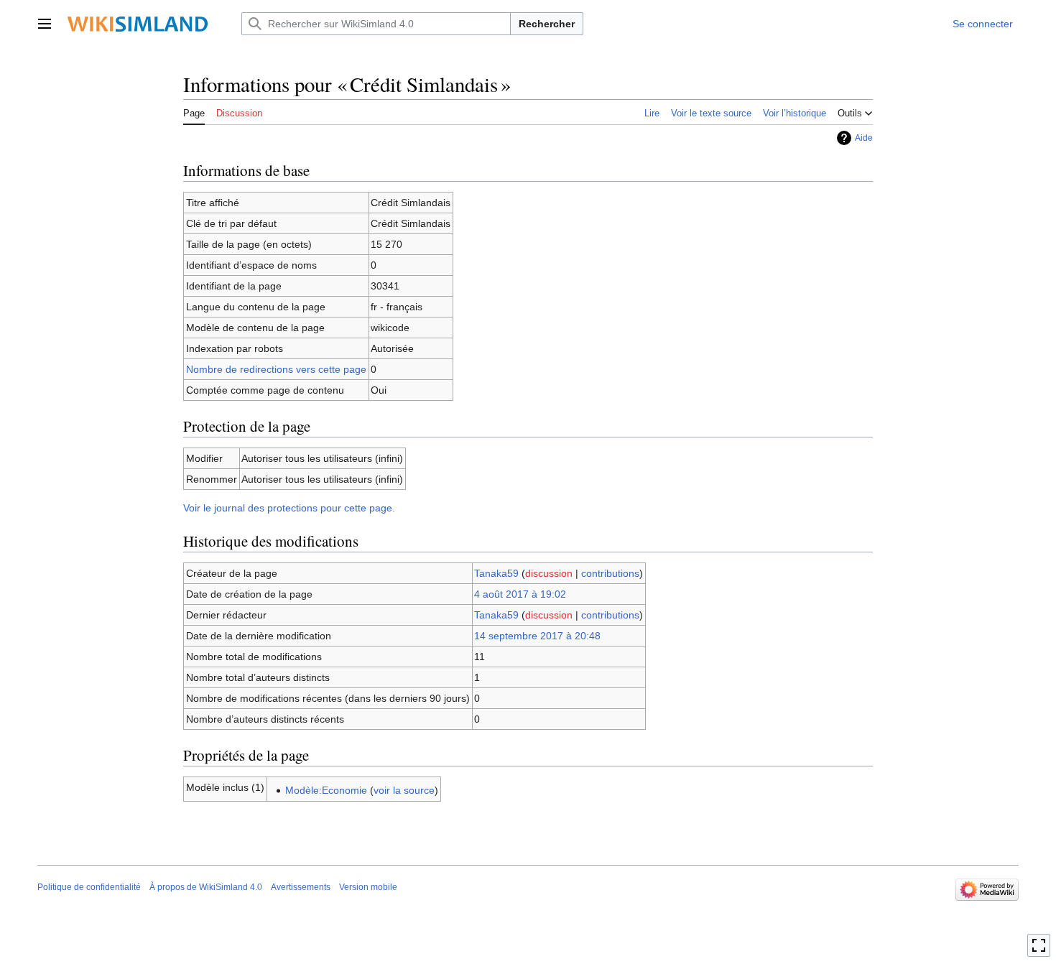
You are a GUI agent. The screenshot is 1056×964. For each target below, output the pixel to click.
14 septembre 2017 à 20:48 (537, 635)
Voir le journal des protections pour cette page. (289, 508)
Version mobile (368, 887)
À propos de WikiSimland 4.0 (205, 887)
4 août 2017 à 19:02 (520, 594)
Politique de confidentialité (89, 887)
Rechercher (547, 23)
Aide (864, 138)
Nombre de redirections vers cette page (276, 369)
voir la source (404, 790)
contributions (610, 573)
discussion (549, 573)
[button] (44, 23)
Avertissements (300, 887)
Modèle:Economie (326, 790)
